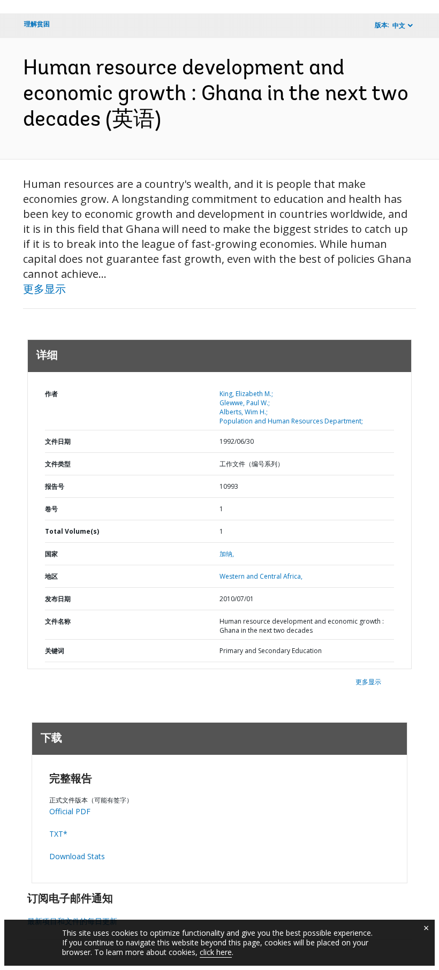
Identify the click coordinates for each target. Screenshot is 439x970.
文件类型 (58, 463)
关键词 (54, 650)
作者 (51, 393)
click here (216, 952)
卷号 (51, 508)
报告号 (54, 486)
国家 (51, 553)
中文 (398, 25)
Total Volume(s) (72, 531)
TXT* (58, 834)
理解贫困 (37, 23)
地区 (51, 576)
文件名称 (58, 621)
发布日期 (58, 598)
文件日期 (58, 441)
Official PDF (69, 811)
